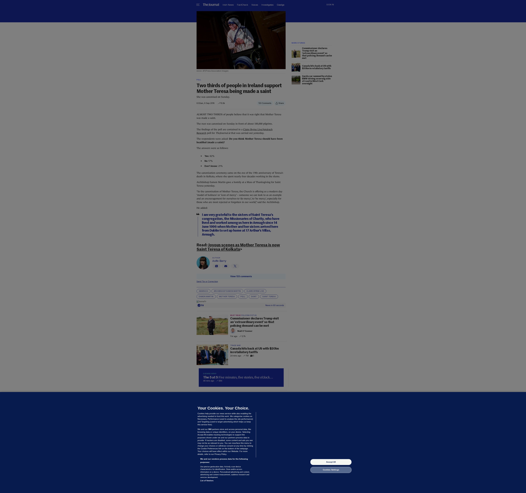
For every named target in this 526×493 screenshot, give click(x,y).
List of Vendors (206, 481)
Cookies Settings (331, 470)
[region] (263, 442)
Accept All (331, 462)
